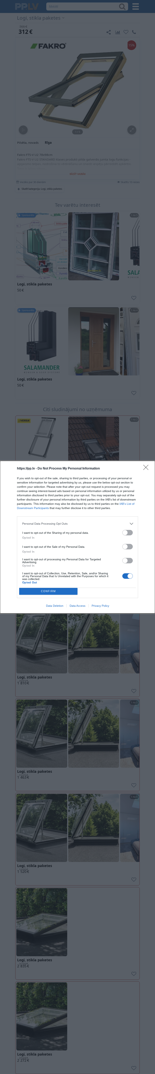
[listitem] (77, 524)
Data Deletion (54, 605)
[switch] (127, 532)
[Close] (147, 469)
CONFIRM (48, 591)
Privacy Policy (100, 605)
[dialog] (77, 537)
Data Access (77, 605)
